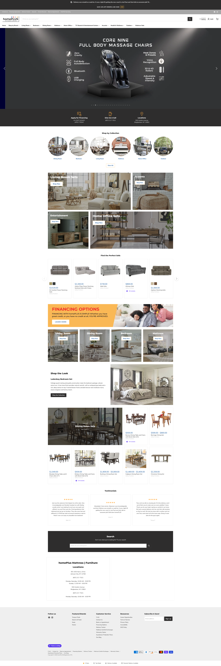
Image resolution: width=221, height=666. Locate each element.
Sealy (73, 622)
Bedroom (36, 25)
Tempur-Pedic (76, 617)
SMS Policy (123, 627)
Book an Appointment (53, 12)
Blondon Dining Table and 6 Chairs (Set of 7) (58, 475)
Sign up (168, 619)
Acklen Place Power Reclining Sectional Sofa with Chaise (84, 287)
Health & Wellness (117, 25)
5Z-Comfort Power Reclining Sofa (58, 291)
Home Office (68, 25)
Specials (34, 12)
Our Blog (98, 637)
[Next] (176, 279)
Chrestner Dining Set (157, 474)
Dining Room (47, 25)
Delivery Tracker (26, 12)
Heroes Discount (42, 12)
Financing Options (101, 625)
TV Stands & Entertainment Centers (87, 25)
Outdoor (129, 25)
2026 (122, 7)
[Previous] (44, 279)
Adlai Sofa (103, 286)
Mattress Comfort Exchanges (104, 630)
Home (4, 25)
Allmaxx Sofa (130, 286)
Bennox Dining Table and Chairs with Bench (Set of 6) (135, 436)
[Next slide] (216, 68)
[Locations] (141, 117)
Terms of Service (125, 620)
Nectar (74, 625)
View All (110, 165)
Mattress (57, 25)
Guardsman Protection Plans (104, 635)
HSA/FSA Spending (66, 12)
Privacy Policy (124, 622)
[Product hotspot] (128, 379)
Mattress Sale (139, 25)
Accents (104, 25)
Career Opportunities (126, 617)
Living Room (26, 25)
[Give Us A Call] (110, 117)
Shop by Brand (13, 25)
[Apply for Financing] (79, 117)
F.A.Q (97, 617)
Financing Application (14, 12)
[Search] (190, 19)
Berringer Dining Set (157, 435)
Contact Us (5, 12)
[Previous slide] (4, 68)
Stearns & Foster (77, 620)
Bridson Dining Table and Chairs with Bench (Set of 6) (85, 475)
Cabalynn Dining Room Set (134, 474)
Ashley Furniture (53, 294)
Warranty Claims (101, 632)
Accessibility (123, 625)
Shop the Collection (58, 395)
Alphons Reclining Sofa (158, 290)
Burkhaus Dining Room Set (108, 474)
